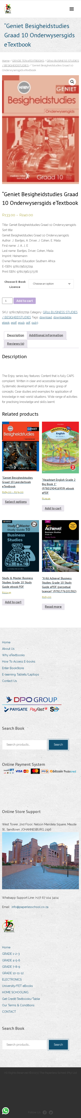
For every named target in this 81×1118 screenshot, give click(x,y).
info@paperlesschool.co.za (30, 907)
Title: (5, 224)
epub (21, 322)
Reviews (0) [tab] (15, 343)
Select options (16, 501)
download (45, 317)
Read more (53, 606)
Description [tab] (15, 335)
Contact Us (9, 681)
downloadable (62, 317)
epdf (14, 322)
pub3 (35, 322)
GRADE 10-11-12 (13, 973)
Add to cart (24, 301)
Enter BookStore (13, 668)
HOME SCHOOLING (15, 992)
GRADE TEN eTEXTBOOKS (28, 60)
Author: (6, 240)
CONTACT (9, 1011)
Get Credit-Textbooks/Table (21, 999)
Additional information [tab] (46, 335)
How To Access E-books (18, 661)
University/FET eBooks (17, 986)
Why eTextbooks (13, 655)
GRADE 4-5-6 (11, 960)
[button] (72, 82)
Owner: (6, 261)
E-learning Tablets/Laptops (20, 674)
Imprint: (7, 256)
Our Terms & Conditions (18, 1005)
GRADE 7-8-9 (11, 966)
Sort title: (7, 230)
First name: (9, 245)
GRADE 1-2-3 (11, 953)
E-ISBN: (7, 266)
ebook (6, 322)
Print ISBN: (9, 271)
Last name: (9, 250)
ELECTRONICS (12, 979)
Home (6, 60)
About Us (8, 648)
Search (58, 744)
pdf (28, 322)
